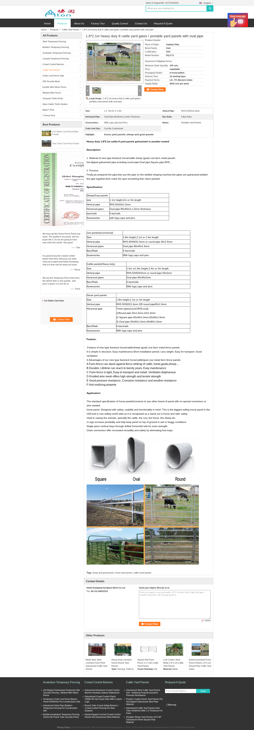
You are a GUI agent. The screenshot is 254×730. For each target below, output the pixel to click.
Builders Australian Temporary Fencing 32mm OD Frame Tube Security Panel (61, 715)
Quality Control (120, 23)
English (207, 3)
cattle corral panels (142, 573)
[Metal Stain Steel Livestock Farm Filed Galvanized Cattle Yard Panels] (97, 649)
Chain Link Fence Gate (53, 76)
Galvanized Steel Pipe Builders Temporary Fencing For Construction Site (60, 708)
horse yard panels (123, 573)
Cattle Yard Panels (70, 29)
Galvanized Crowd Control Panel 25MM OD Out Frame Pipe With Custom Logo (103, 699)
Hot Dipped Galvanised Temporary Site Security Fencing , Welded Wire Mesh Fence (61, 693)
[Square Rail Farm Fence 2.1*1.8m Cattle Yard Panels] (149, 649)
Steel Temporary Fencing (54, 41)
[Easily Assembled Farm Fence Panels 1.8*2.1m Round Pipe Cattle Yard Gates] (200, 649)
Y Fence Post (49, 115)
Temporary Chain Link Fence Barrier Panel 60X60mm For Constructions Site (61, 700)
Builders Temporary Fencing (56, 47)
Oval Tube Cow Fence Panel (65, 143)
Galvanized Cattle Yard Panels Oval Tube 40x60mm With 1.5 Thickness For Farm (144, 710)
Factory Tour (98, 23)
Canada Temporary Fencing (56, 58)
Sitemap (171, 704)
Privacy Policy (63, 727)
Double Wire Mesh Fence (54, 87)
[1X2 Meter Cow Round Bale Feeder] (46, 132)
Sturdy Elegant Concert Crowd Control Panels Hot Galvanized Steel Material (103, 715)
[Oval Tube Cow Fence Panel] (46, 143)
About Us (79, 23)
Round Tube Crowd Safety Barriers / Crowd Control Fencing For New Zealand (102, 708)
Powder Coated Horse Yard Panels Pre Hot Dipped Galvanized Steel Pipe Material (144, 701)
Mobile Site (172, 709)
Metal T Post (48, 110)
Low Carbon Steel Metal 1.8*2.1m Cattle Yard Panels (173, 663)
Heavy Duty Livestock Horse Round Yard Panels (121, 663)
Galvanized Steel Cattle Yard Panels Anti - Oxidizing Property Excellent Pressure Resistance (143, 693)
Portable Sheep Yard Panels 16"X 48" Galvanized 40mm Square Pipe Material (143, 719)
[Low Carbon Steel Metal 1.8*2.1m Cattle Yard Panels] (174, 649)
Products (62, 23)
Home (47, 23)
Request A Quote (163, 23)
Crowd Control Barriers (53, 64)
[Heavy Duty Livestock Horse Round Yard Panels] (123, 649)
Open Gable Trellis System (55, 104)
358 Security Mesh (51, 81)
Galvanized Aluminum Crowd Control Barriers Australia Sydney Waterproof (102, 691)
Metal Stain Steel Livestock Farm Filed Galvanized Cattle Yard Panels (96, 664)
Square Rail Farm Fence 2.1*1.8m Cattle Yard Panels (147, 663)
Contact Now (156, 89)
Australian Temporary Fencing (57, 53)
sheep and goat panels (103, 573)
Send (203, 691)
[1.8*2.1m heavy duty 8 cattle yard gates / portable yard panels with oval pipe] (114, 60)
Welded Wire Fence (52, 93)
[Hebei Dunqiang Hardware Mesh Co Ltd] (60, 12)
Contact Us (141, 23)
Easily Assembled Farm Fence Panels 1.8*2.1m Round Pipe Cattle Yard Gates (200, 664)
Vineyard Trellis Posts (53, 98)
